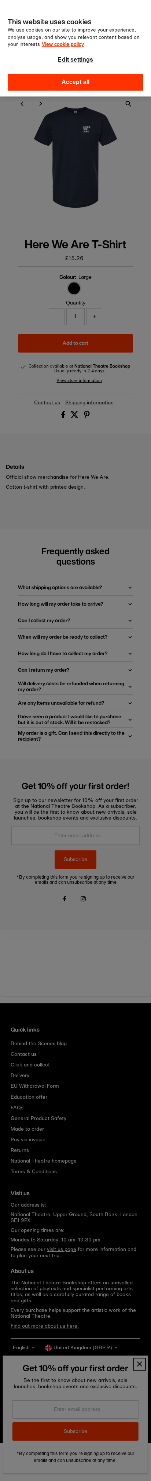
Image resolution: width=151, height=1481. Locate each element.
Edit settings (75, 59)
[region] (75, 48)
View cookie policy (63, 44)
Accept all (76, 82)
